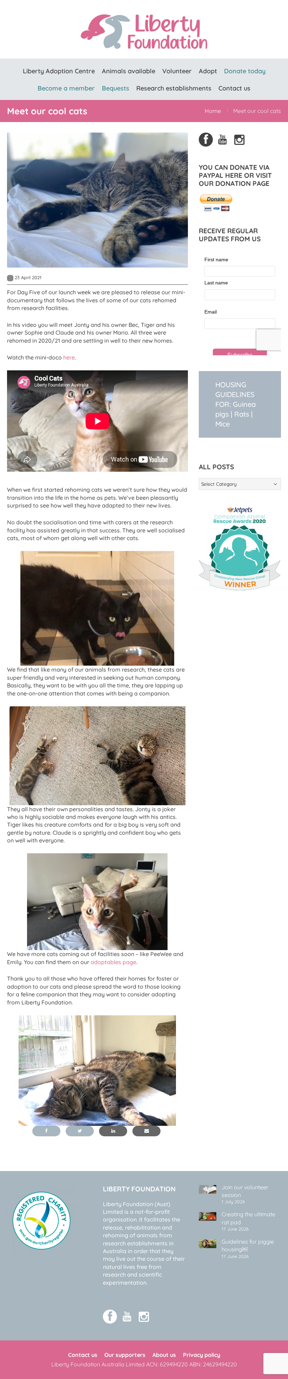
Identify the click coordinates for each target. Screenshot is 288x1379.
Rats (241, 414)
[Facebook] (206, 140)
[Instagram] (240, 140)
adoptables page (113, 962)
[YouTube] (223, 140)
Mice (222, 423)
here (69, 357)
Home (213, 110)
